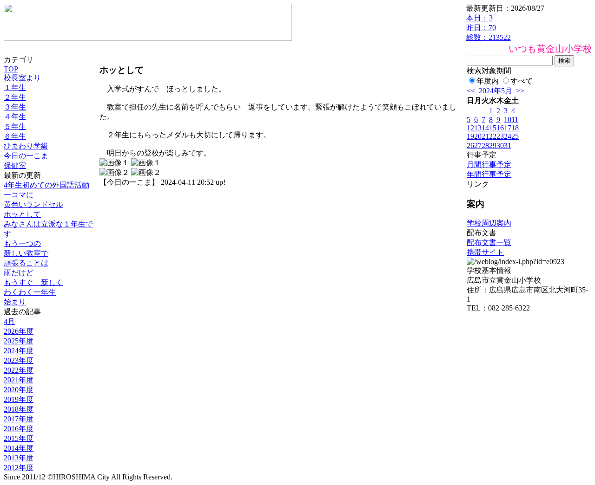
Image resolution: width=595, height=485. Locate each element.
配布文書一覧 (489, 242)
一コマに (18, 195)
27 (478, 145)
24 (507, 136)
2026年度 (18, 331)
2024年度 (18, 351)
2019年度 (18, 399)
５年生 (15, 126)
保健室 (15, 165)
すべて (521, 81)
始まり (15, 302)
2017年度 (18, 419)
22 (492, 136)
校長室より (22, 78)
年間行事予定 (489, 174)
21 (485, 136)
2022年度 (18, 370)
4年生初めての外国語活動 (46, 185)
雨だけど (18, 273)
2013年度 (18, 458)
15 (492, 128)
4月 (9, 321)
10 (507, 119)
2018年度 (18, 409)
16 (500, 128)
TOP (11, 69)
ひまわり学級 (26, 146)
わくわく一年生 (30, 292)
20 (478, 136)
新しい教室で (26, 253)
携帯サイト (485, 252)
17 (507, 128)
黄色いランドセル (33, 204)
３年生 (15, 107)
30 (500, 145)
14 (485, 128)
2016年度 (18, 429)
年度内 (487, 81)
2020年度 (18, 390)
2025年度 (18, 341)
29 (492, 145)
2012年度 (18, 468)
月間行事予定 (489, 164)
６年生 (15, 136)
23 (500, 136)
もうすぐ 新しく (33, 282)
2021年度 (18, 380)
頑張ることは (26, 263)
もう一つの (22, 243)
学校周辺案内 (489, 223)
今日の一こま (26, 156)
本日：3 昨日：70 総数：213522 (488, 27)
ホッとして (22, 214)
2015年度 (18, 438)
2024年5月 (495, 91)
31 (507, 145)
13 (478, 128)
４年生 (15, 117)
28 (485, 145)
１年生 (15, 87)
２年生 (15, 97)
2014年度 (18, 448)
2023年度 (18, 360)
